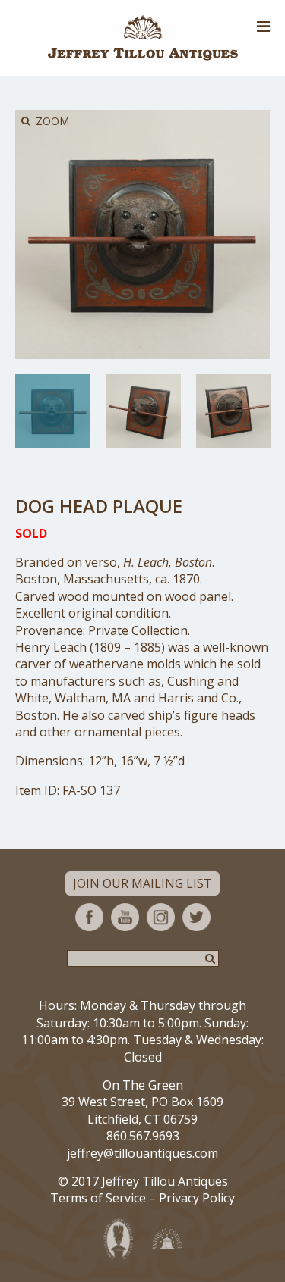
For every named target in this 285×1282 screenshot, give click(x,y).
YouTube (125, 917)
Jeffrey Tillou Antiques (143, 38)
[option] (52, 411)
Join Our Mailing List (142, 883)
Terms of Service (98, 1198)
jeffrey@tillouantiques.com (142, 1153)
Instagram (161, 917)
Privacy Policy (197, 1198)
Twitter (196, 917)
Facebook (89, 917)
